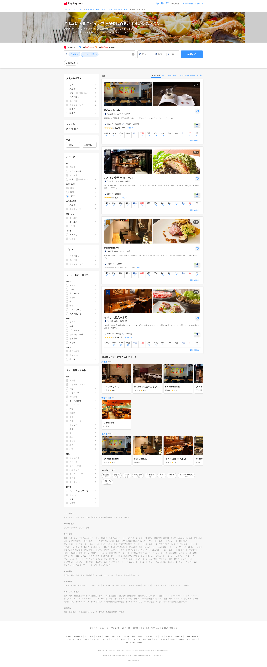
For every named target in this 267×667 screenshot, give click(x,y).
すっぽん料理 (154, 550)
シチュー (150, 562)
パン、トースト (95, 544)
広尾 (115, 517)
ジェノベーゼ (69, 565)
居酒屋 (184, 541)
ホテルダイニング (82, 602)
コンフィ (179, 547)
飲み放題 (129, 599)
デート (168, 596)
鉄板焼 (129, 544)
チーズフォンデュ (160, 639)
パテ (109, 565)
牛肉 (100, 575)
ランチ (74, 528)
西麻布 (104, 434)
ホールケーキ (149, 547)
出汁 (117, 541)
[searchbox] (100, 54)
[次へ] (198, 379)
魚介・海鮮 (147, 639)
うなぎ (78, 639)
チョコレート (172, 541)
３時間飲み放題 (110, 602)
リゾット (194, 544)
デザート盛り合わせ (128, 550)
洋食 (70, 538)
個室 (115, 599)
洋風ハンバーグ (168, 547)
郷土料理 (157, 538)
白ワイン (124, 585)
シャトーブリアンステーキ (126, 559)
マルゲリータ (186, 559)
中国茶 (186, 585)
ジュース (155, 585)
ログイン (199, 3)
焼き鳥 (124, 547)
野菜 (77, 575)
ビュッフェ (148, 636)
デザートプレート (70, 544)
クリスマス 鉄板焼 (191, 599)
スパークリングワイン (79, 585)
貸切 (72, 602)
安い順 (199, 75)
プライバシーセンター (119, 628)
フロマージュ (139, 556)
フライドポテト (165, 544)
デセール (114, 556)
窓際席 (114, 612)
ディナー (67, 528)
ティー (81, 528)
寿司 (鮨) (197, 538)
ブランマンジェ (101, 559)
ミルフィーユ (101, 562)
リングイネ (80, 562)
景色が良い (151, 599)
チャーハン (80, 559)
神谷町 (109, 517)
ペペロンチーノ (148, 553)
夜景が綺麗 (168, 599)
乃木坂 (126, 517)
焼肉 (129, 541)
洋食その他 (113, 538)
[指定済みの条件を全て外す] (133, 54)
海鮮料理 (165, 538)
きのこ (113, 575)
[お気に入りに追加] (197, 111)
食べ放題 (120, 602)
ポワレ (66, 553)
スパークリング (95, 585)
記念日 (161, 596)
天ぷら (158, 562)
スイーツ (77, 538)
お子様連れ (73, 612)
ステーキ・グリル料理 (97, 541)
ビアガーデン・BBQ (71, 556)
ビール (138, 585)
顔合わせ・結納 (125, 596)
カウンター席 (92, 612)
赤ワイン (179, 585)
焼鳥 (140, 547)
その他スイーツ (88, 538)
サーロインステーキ (168, 550)
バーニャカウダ (131, 562)
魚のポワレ (128, 556)
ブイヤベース (69, 559)
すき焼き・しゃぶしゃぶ (73, 547)
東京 (65, 517)
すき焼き (180, 553)
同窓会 (94, 596)
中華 (80, 544)
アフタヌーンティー (163, 602)
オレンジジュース (167, 585)
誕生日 (114, 596)
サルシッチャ (191, 556)
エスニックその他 (87, 556)
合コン (101, 596)
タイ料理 (70, 639)
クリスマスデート (179, 596)
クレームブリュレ (177, 556)
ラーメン (120, 562)
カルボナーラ (164, 556)
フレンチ (139, 538)
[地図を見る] (197, 125)
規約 (134, 628)
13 (197, 222)
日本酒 (131, 585)
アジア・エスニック (178, 538)
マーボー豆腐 (191, 553)
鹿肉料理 (74, 553)
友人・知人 (68, 596)
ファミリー (153, 596)
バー (85, 544)
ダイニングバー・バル (192, 547)
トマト (119, 575)
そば (74, 550)
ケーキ (121, 538)
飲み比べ (185, 602)
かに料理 (110, 541)
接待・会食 (136, 596)
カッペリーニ (191, 562)
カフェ (113, 639)
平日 (75, 599)
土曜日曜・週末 (106, 599)
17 (197, 152)
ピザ (159, 559)
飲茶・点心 (166, 562)
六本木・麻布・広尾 (76, 517)
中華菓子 (192, 550)
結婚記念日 (176, 602)
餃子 (97, 556)
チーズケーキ (139, 544)
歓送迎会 (77, 596)
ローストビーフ (151, 544)
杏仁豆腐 (172, 553)
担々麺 (111, 559)
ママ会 (159, 599)
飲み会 (144, 596)
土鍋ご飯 (152, 559)
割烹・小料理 (82, 541)
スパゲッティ (142, 541)
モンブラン (90, 562)
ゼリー (128, 553)
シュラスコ (123, 639)
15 (197, 292)
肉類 (72, 575)
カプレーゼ (101, 550)
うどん (158, 547)
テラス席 (82, 612)
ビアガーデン (192, 639)
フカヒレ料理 (116, 547)
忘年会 (121, 599)
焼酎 (117, 585)
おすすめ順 (156, 75)
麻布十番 (102, 517)
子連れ (99, 602)
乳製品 (88, 575)
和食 (65, 538)
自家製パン (95, 553)
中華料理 (122, 544)
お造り (123, 541)
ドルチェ (67, 550)
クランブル (111, 562)
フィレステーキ (113, 550)
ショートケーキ (161, 553)
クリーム (135, 575)
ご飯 (115, 544)
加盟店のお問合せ (168, 628)
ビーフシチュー (178, 562)
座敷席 (121, 612)
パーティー (178, 599)
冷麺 (121, 556)
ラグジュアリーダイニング (89, 599)
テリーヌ (120, 553)
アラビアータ (84, 553)
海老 (82, 575)
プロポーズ (86, 596)
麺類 (134, 541)
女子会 (108, 596)
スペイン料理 (167, 559)
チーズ (106, 575)
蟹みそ (176, 559)
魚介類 (66, 575)
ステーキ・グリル (191, 636)
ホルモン (185, 544)
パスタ (189, 538)
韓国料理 (112, 553)
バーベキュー (130, 642)
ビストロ (104, 553)
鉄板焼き (178, 636)
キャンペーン (192, 596)
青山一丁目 (106, 398)
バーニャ (142, 562)
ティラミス (91, 547)
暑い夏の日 (68, 599)
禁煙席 (101, 612)
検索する (191, 54)
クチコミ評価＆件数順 (186, 75)
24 (197, 85)
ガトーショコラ (100, 565)
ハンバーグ (176, 544)
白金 (120, 517)
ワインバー (153, 541)
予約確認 (175, 3)
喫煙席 (108, 612)
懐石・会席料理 (70, 541)
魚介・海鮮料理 (101, 538)
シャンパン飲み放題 (146, 602)
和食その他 (130, 538)
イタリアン (148, 538)
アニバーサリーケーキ (84, 565)
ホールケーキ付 (131, 602)
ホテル (93, 602)
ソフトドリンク (108, 585)
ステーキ (162, 541)
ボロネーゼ (81, 550)
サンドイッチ (182, 550)
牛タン (99, 547)
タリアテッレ (69, 562)
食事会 (136, 599)
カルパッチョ (107, 544)
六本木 (104, 361)
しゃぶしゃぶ (142, 550)
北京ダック (91, 550)
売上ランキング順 (169, 75)
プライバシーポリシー (98, 628)
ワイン (66, 585)
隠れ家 (143, 599)
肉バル (105, 639)
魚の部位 (127, 575)
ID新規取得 (188, 3)
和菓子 (106, 547)
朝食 (87, 528)
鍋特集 (66, 602)
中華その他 (136, 553)
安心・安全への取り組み (150, 628)
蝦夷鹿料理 (105, 556)
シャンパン (146, 585)
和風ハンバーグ (152, 556)
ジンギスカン (135, 639)
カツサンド (90, 559)
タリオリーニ (142, 559)
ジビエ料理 (133, 547)
